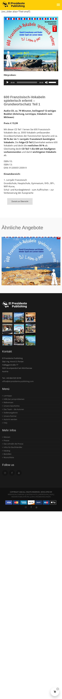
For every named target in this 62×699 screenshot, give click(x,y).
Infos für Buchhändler (13, 447)
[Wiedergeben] (7, 82)
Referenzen (8, 402)
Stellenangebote (11, 412)
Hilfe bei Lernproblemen (14, 399)
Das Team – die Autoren (14, 409)
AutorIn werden (10, 419)
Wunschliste (9, 457)
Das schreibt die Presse (13, 443)
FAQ (5, 422)
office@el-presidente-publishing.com (18, 381)
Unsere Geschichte (11, 406)
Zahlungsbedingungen (41, 497)
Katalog (7, 450)
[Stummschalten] (46, 82)
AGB (51, 494)
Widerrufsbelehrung (20, 497)
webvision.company (16, 494)
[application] (31, 82)
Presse (6, 440)
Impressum (43, 494)
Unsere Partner (10, 416)
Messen (7, 437)
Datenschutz (31, 494)
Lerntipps (8, 395)
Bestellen (7, 454)
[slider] (53, 82)
